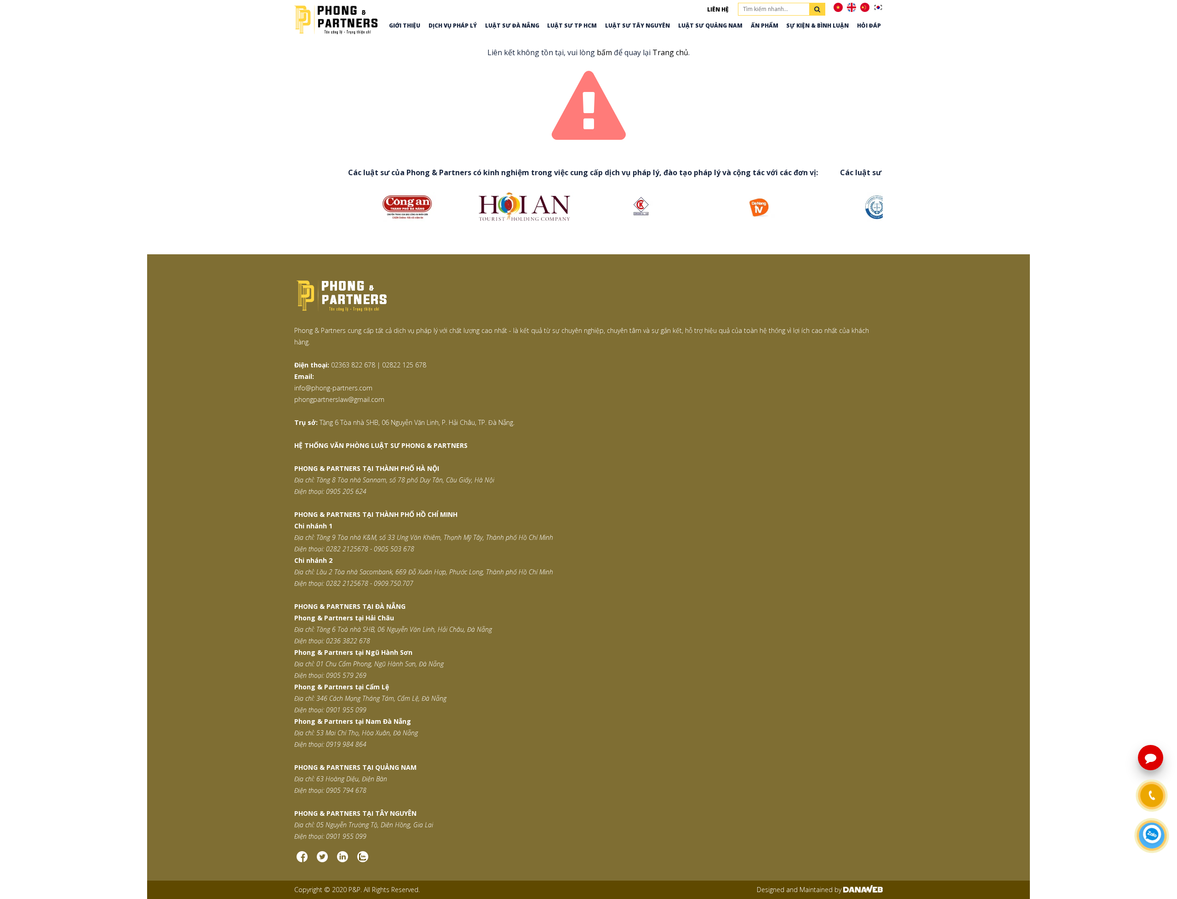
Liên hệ (718, 9)
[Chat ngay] (1152, 836)
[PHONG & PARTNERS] (335, 18)
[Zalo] (362, 860)
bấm (604, 52)
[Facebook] (302, 860)
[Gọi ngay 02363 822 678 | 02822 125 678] (1151, 795)
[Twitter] (322, 860)
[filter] (817, 9)
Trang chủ (670, 52)
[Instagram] (342, 860)
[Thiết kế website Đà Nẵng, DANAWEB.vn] (863, 889)
